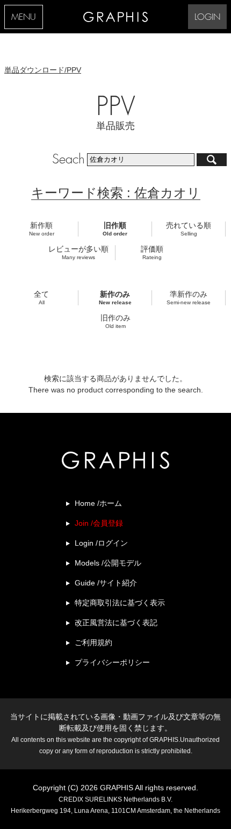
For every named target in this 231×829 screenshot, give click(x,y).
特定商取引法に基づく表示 (120, 602)
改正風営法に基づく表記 (116, 622)
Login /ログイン (101, 543)
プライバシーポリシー (112, 662)
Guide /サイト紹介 (106, 582)
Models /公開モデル (108, 563)
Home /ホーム (98, 503)
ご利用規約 (93, 642)
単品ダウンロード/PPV (42, 70)
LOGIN (207, 17)
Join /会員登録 (99, 523)
